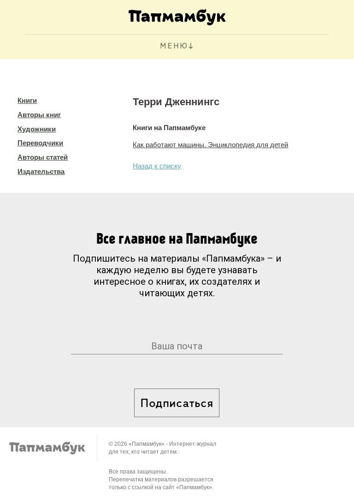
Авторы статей (43, 157)
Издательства (41, 171)
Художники (37, 129)
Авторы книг (39, 115)
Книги (27, 100)
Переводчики (40, 143)
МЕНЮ (174, 46)
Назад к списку (157, 166)
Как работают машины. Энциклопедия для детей (210, 145)
